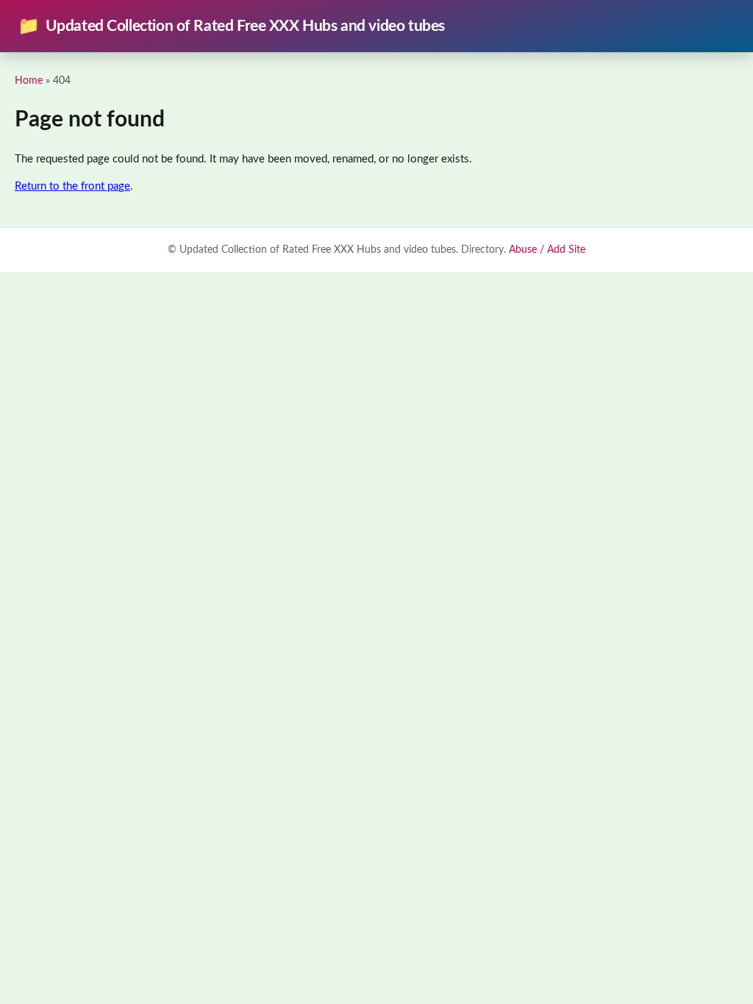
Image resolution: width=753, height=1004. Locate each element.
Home (29, 80)
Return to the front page (72, 186)
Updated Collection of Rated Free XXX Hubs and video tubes (231, 26)
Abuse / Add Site (547, 250)
